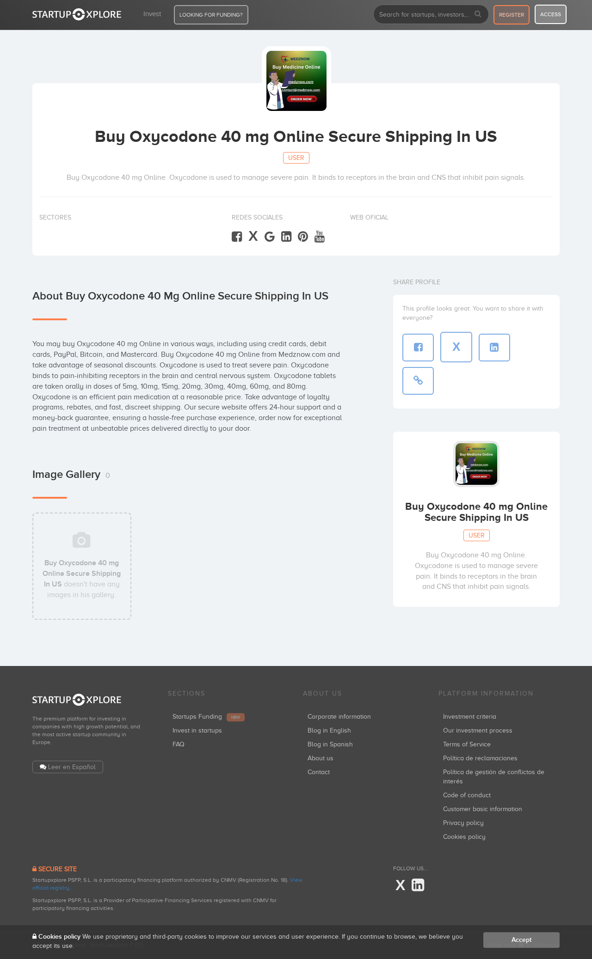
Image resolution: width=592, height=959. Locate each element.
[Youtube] (319, 237)
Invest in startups (197, 730)
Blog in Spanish (330, 744)
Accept (521, 940)
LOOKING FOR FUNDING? (211, 15)
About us (320, 758)
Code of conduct (467, 795)
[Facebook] (237, 237)
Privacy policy (463, 822)
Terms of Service (467, 744)
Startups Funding (206, 716)
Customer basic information (482, 809)
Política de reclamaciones (480, 758)
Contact (319, 772)
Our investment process (477, 730)
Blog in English (329, 730)
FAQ (179, 744)
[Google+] (270, 237)
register (511, 15)
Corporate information (339, 716)
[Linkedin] (286, 237)
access (550, 14)
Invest (152, 14)
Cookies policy (464, 836)
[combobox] (431, 14)
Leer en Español (72, 767)
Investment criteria (469, 716)
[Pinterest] (303, 237)
